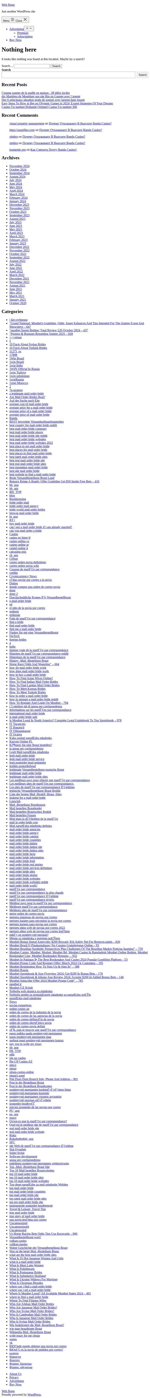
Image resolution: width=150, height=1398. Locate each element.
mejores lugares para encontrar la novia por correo (40, 920)
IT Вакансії (16, 727)
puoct (12, 1117)
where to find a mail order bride (28, 1297)
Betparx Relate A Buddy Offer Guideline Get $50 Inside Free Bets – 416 (54, 481)
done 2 (13, 594)
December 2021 (19, 278)
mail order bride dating (23, 843)
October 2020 (17, 303)
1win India (16, 365)
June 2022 (15, 268)
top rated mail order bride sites (27, 1198)
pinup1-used (17, 1075)
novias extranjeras (20, 1005)
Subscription (25, 36)
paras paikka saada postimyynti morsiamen (35, 1033)
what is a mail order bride (25, 1261)
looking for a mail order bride (27, 797)
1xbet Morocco (18, 383)
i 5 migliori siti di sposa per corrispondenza (35, 706)
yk (10, 1342)
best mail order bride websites (27, 439)
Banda (13, 418)
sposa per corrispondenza (24, 1160)
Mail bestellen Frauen (22, 815)
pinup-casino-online (21, 1072)
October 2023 (17, 211)
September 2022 (19, 257)
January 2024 (17, 201)
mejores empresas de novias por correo (33, 917)
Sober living (16, 1153)
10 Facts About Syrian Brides (27, 344)
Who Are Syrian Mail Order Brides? (31, 1311)
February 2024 (18, 197)
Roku (12, 1135)
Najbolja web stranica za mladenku (31, 991)
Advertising (16, 29)
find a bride (16, 622)
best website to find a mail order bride (32, 474)
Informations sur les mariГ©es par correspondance (40, 709)
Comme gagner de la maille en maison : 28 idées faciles (36, 93)
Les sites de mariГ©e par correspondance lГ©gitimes (42, 787)
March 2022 (16, 275)
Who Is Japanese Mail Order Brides (31, 1318)
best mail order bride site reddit (28, 435)
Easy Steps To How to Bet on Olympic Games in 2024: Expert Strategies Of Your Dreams (57, 103)
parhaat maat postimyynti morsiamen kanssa (36, 1040)
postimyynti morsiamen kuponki (29, 1093)
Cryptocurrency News (23, 576)
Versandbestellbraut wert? (25, 1237)
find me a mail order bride (25, 629)
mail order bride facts (22, 854)
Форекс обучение (20, 1367)
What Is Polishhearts (22, 1269)
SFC (12, 1142)
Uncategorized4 (19, 1226)
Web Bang (8, 4)
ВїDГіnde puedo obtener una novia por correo (37, 1346)
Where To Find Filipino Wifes (27, 1300)
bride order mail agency (23, 506)
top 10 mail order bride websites (29, 1181)
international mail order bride (27, 713)
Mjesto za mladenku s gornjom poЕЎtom (34, 938)
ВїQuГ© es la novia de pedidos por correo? (36, 1349)
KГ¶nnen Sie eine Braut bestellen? (30, 745)
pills (11, 1054)
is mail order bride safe (23, 717)
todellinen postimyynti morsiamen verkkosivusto (39, 1163)
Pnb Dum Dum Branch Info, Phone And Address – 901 (43, 1079)
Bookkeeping (17, 499)
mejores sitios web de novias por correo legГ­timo (39, 931)
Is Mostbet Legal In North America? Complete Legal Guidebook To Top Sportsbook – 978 (65, 720)
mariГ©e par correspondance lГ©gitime (33, 896)
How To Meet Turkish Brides (27, 692)
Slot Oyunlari (17, 1149)
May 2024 (15, 187)
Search (6, 69)
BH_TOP (15, 492)
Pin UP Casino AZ (20, 1061)
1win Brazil (16, 362)
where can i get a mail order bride (30, 1290)
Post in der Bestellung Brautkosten (30, 1086)
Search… (7, 66)
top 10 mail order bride (23, 1174)
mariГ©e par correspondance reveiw (31, 899)
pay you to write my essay (25, 1044)
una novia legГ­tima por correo (27, 1219)
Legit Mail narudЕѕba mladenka (29, 752)
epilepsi (14, 611)
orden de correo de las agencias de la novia (35, 1015)
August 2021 (17, 285)
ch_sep (13, 555)
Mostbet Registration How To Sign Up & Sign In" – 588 (44, 966)
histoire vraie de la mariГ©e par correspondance (38, 650)
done (12, 590)
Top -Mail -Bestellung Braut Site (29, 1167)
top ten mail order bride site (26, 1202)
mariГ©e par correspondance (27, 889)
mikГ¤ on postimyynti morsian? (28, 934)
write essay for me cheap (24, 1335)
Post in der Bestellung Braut (26, 1082)
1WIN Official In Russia (24, 369)
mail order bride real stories (26, 864)
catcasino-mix (17, 551)
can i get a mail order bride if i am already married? (40, 527)
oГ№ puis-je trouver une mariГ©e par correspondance (42, 1030)
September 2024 (19, 173)
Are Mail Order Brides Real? (27, 397)
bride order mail (19, 502)
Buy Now (15, 40)
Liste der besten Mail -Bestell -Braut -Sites (35, 794)
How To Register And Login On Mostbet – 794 (38, 702)
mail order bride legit (22, 861)
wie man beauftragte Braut (25, 1328)
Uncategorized (18, 1223)
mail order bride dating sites (26, 850)
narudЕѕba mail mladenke (25, 998)
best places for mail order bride (28, 449)
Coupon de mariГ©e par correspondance (34, 569)
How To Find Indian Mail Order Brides (33, 681)
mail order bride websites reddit (28, 882)
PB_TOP (15, 1051)
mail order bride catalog (23, 836)
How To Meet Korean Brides (27, 688)
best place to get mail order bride (29, 446)
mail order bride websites (24, 878)
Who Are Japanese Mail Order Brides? (33, 1307)
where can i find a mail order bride (30, 1286)
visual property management (26, 123)
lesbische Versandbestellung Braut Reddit (34, 790)
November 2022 (19, 250)
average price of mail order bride (29, 414)
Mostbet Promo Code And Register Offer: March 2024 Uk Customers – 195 (56, 963)
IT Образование (19, 731)
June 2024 (15, 183)
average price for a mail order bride (31, 407)
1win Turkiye (17, 372)
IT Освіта (15, 734)
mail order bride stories (23, 875)
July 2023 (15, 222)
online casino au (19, 1008)
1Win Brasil (16, 358)
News (13, 1001)
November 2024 (19, 166)
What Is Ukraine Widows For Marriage (33, 1279)
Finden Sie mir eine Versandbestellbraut (33, 632)
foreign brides (17, 639)
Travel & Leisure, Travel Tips (27, 1209)
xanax (13, 1339)
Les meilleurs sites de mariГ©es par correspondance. (41, 783)
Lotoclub (15, 801)
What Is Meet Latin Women (26, 1265)
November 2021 (19, 282)
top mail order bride (21, 1188)
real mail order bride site (24, 1128)
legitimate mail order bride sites (28, 776)
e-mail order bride (20, 601)
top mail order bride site (23, 1195)
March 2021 (16, 296)
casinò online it (18, 548)
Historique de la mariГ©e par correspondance (37, 657)
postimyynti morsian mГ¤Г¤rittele (30, 1100)
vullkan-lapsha (18, 1244)
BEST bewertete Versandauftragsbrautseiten (36, 421)
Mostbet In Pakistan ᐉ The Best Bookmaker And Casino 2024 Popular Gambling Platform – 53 (68, 959)
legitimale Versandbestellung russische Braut (36, 769)
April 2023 (16, 232)
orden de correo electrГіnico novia (30, 1022)
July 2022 (15, 264)
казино (14, 1353)
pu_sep (13, 1114)
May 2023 (15, 229)
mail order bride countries (25, 840)
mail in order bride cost (23, 822)
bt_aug (13, 516)
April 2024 (16, 190)
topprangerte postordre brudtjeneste (31, 1205)
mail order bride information (26, 857)
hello (12, 646)
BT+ (12, 520)
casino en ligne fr (19, 537)
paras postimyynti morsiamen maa (30, 1037)
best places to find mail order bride (30, 453)
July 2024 (15, 180)
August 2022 (17, 261)
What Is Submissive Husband (27, 1276)
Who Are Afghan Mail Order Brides (31, 1304)
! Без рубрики (18, 319)
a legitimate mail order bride (26, 393)
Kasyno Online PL (21, 741)
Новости (15, 1356)
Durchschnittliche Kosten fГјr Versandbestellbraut (40, 597)
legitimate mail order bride (25, 773)
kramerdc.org (17, 149)
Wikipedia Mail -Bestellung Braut (30, 1332)
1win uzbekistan (19, 376)
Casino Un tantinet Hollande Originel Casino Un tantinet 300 (39, 107)
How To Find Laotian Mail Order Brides (34, 685)
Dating (13, 583)
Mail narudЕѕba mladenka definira (30, 825)
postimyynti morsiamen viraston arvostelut (35, 1096)
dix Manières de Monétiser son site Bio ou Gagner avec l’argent (41, 96)
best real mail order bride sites (27, 463)
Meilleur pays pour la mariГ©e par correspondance (40, 903)
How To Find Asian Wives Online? (31, 678)
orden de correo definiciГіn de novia (31, 1019)
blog (12, 495)
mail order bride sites (22, 871)
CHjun (13, 558)
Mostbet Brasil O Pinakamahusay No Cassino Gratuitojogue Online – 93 (54, 945)
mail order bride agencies (24, 829)
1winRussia (16, 379)
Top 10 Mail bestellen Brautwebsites (31, 1170)
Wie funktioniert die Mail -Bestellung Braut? (36, 1325)
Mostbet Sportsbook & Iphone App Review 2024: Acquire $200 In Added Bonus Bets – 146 (66, 977)
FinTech (14, 636)
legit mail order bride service (26, 759)
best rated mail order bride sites (28, 456)
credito (13, 572)
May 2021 (15, 292)
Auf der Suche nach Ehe (24, 400)
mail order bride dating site (25, 847)
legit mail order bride (22, 755)
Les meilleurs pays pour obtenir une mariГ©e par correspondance (49, 780)
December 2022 (19, 247)
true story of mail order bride (27, 1216)
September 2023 (19, 215)
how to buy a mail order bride (27, 674)
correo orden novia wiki (24, 565)
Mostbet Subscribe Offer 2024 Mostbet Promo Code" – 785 (46, 980)
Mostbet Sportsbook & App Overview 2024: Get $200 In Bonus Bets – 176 (56, 973)
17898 (13, 355)
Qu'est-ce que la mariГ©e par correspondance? (38, 1121)
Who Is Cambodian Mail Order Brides (33, 1314)
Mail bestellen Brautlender (25, 808)
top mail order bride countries (27, 1191)
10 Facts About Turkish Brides (28, 348)
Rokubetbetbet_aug (21, 1138)
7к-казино (16, 390)
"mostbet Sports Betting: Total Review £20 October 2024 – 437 (48, 330)
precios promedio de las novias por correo (35, 1107)
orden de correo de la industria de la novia (35, 1012)
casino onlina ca (19, 541)
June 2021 (15, 289)
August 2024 (17, 176)
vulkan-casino (18, 1240)
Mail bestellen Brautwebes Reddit (30, 811)
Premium (22, 33)
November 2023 (19, 208)
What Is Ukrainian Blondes (26, 1283)
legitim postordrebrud (22, 766)
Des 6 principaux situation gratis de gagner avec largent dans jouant (43, 100)
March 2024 (16, 194)
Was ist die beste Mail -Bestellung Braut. (34, 1251)
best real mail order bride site (27, 460)
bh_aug (14, 485)
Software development (23, 1156)
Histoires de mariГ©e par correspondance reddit (38, 653)
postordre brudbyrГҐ (22, 1103)
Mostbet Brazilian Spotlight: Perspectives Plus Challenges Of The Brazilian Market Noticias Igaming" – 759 (76, 948)
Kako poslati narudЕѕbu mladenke (30, 738)
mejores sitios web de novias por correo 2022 (37, 927)
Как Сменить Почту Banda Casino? (53, 149)
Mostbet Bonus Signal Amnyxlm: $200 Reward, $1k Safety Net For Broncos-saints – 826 (64, 941)
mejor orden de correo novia (26, 913)
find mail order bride (22, 625)
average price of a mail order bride (30, 411)
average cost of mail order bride (28, 404)
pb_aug (14, 1047)
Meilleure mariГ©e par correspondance (33, 906)
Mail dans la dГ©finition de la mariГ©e (33, 818)
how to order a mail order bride (28, 695)
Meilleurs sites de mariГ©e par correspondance (38, 910)
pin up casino (17, 1058)
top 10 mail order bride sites (26, 1177)
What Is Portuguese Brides (25, 1272)
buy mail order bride (21, 523)
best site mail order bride (24, 471)
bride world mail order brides (27, 509)
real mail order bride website (26, 1131)
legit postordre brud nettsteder (27, 762)
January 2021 (17, 299)
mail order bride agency (23, 833)
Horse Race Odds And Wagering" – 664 (34, 664)
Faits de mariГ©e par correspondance (32, 618)
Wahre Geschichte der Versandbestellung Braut (38, 1247)
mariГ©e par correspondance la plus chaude (36, 892)
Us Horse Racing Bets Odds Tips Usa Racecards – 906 (43, 1233)
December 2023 (19, 204)
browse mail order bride (24, 513)
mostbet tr (15, 984)
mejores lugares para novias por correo (33, 924)
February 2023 (18, 240)
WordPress (34, 1394)
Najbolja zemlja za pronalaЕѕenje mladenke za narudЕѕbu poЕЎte (50, 994)
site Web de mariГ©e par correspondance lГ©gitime (41, 1145)
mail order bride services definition (30, 868)
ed (10, 604)
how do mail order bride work (27, 667)
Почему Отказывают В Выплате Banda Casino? (80, 123)
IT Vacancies (17, 724)
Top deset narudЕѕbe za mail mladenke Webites (38, 1184)
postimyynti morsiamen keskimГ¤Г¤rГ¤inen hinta (40, 1089)
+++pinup (15, 337)
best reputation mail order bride (28, 467)
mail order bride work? (23, 885)
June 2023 (15, 225)
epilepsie (14, 615)
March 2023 (16, 236)
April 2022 (16, 271)
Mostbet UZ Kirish (21, 987)
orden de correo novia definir (27, 1026)
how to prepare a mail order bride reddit (33, 699)
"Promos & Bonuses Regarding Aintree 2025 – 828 (41, 333)
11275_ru (15, 351)
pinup (12, 1068)
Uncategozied (17, 1230)
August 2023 (17, 218)
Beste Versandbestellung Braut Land (31, 478)
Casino (13, 534)
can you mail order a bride (25, 530)
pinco (12, 1065)
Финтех (14, 1360)
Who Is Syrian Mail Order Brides (29, 1321)
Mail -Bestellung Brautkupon (27, 804)
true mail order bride (21, 1212)
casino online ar (19, 544)
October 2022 (17, 254)
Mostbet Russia (18, 970)
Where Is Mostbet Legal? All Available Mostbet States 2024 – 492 (50, 1293)
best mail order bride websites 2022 (31, 442)
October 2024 (17, 169)
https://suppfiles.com (22, 130)
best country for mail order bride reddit (33, 425)
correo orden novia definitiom (27, 562)
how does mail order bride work (29, 671)
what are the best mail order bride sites (32, 1254)
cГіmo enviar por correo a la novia (30, 579)
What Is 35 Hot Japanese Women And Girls (36, 1258)
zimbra (13, 136)
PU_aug (14, 1110)
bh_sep (13, 488)
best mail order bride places (26, 432)
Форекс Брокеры (20, 1363)
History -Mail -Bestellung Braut (28, 660)
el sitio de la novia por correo (27, 608)
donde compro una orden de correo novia (34, 586)
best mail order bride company (28, 428)
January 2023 (17, 243)
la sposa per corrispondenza (26, 748)
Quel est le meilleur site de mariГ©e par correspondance (43, 1124)
